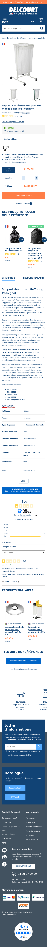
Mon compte (30, 818)
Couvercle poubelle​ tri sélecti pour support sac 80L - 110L (14, 631)
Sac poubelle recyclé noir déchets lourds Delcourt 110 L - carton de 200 (35, 253)
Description (8, 278)
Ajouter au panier (24, 195)
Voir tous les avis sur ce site (24, 519)
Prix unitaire (8, 169)
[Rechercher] (42, 28)
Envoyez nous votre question (23, 660)
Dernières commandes (33, 826)
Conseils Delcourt (8, 822)
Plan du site (6, 838)
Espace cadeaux (31, 839)
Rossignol (26, 112)
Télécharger (15, 788)
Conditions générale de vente (10, 828)
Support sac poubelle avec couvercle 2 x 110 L (36, 629)
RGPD (4, 843)
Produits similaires (33, 278)
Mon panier (29, 835)
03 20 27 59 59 (27, 874)
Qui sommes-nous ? (9, 818)
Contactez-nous (23, 866)
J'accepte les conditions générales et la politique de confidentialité (24, 753)
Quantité (8, 178)
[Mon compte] (32, 20)
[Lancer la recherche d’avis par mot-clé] (43, 552)
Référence (6, 411)
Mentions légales (8, 834)
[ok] (39, 747)
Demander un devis (32, 830)
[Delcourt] (23, 11)
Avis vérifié (8, 565)
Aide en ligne (30, 822)
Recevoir (15, 797)
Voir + (23, 481)
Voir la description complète (13, 122)
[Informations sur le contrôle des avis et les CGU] (36, 515)
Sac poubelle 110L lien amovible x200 (14, 249)
